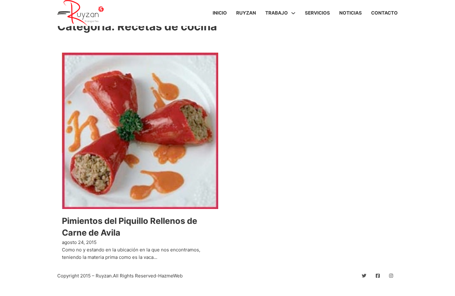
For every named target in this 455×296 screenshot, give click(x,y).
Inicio (220, 13)
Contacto (384, 13)
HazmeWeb (170, 276)
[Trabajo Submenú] (293, 13)
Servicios (317, 13)
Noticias (350, 13)
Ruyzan (246, 13)
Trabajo (276, 13)
